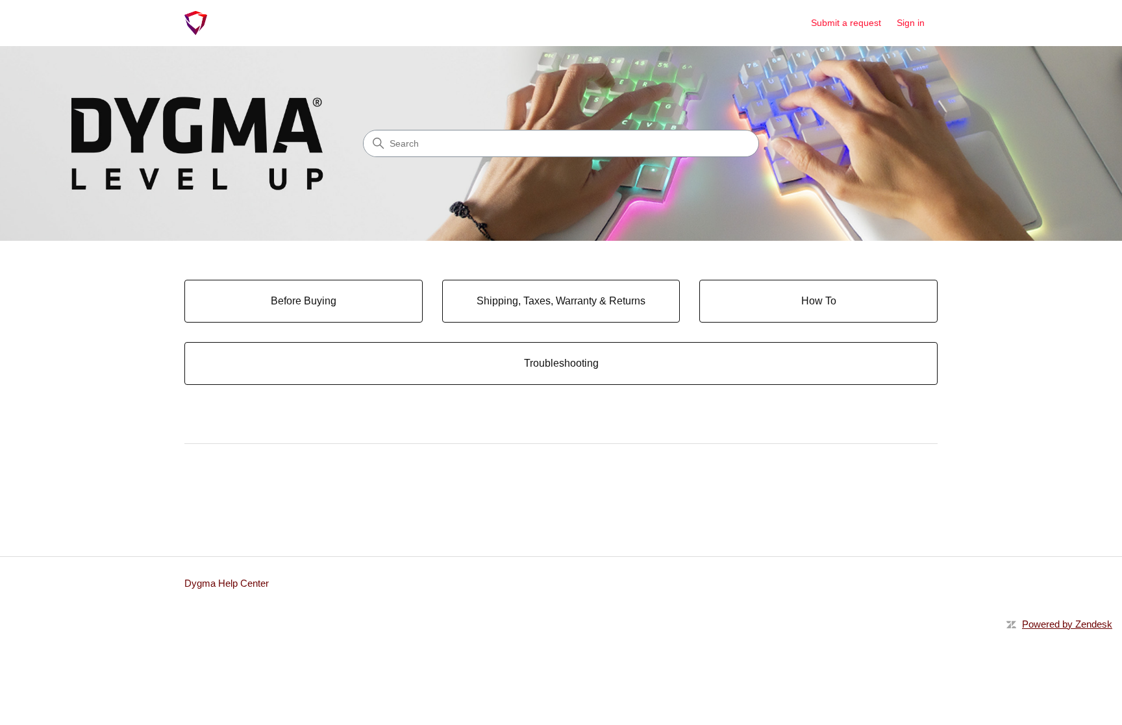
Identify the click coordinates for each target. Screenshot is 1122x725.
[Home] (195, 23)
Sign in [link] (911, 23)
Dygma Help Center (226, 583)
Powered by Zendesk (1067, 624)
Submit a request (846, 23)
